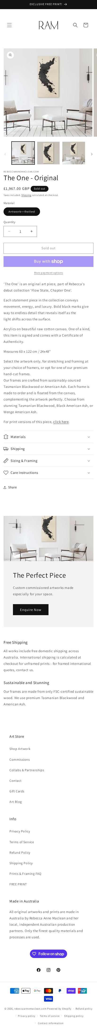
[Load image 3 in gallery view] (73, 153)
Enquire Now (30, 609)
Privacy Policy (19, 831)
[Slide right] (92, 154)
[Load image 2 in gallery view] (48, 153)
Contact (15, 780)
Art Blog (15, 802)
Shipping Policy (21, 863)
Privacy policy (26, 1016)
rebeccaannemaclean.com (30, 1008)
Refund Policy (19, 852)
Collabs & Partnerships (26, 770)
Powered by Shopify (59, 1008)
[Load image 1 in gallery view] (23, 153)
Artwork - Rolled (24, 212)
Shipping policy (74, 1016)
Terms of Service (21, 842)
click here (61, 421)
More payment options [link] (48, 272)
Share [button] (12, 487)
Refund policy (84, 1008)
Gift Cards (16, 791)
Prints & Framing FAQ (25, 874)
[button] (9, 25)
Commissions (19, 759)
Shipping (26, 195)
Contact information (50, 1023)
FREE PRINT (18, 884)
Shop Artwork (19, 749)
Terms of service (50, 1016)
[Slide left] (5, 154)
